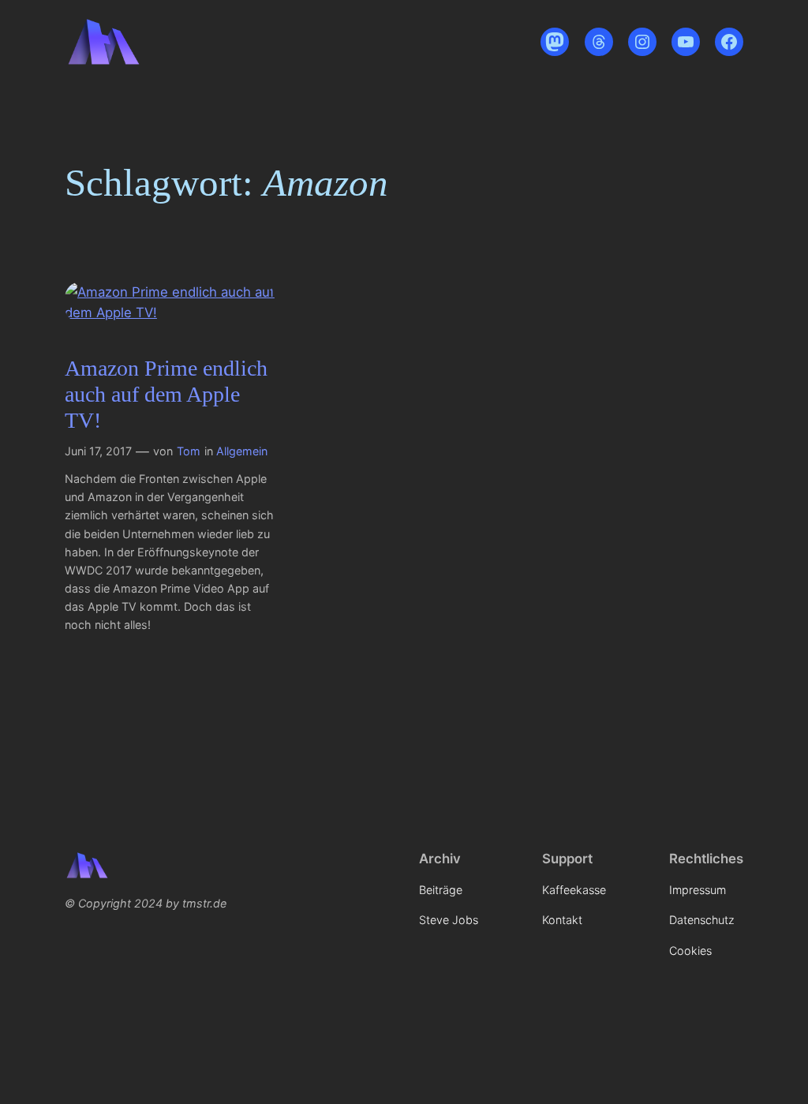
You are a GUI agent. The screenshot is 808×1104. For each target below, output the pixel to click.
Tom (188, 451)
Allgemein (241, 451)
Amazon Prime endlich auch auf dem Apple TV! (166, 394)
